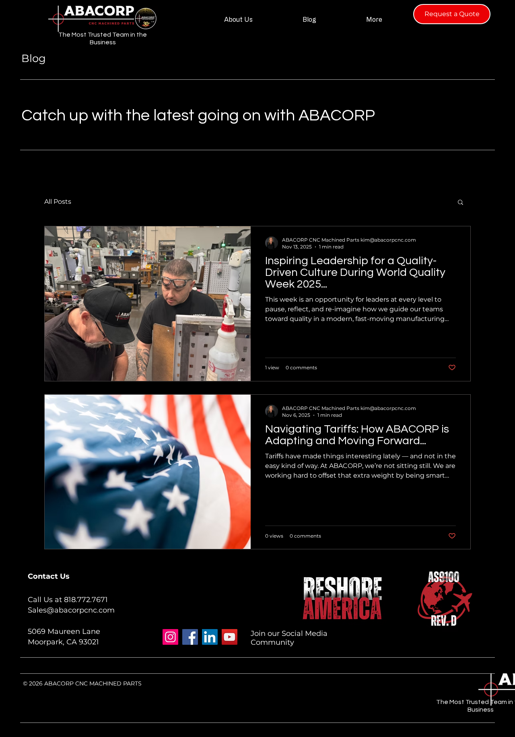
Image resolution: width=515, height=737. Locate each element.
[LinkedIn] (210, 637)
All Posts (57, 201)
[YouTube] (229, 637)
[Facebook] (190, 637)
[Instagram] (170, 637)
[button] (460, 203)
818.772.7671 (86, 599)
